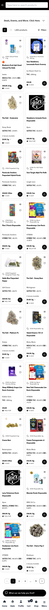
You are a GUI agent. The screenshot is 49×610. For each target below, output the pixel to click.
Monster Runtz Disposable (37, 493)
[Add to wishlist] (20, 46)
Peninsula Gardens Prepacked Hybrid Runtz (11, 173)
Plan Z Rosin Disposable (11, 225)
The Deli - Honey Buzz (35, 278)
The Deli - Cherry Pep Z (35, 546)
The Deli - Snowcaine (10, 118)
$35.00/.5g (6, 246)
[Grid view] (5, 30)
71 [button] (36, 581)
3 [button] (25, 581)
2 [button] (19, 581)
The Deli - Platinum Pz (10, 333)
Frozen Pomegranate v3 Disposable (35, 441)
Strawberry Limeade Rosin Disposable (37, 119)
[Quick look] (20, 40)
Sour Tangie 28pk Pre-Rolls (37, 172)
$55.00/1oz (31, 193)
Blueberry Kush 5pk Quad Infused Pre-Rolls (12, 66)
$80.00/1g (30, 138)
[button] (20, 87)
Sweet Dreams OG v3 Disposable (35, 334)
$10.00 (29, 82)
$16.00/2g (30, 353)
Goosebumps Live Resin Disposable (36, 226)
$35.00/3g (30, 514)
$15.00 (4, 408)
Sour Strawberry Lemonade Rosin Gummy (36, 62)
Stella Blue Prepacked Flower (10, 279)
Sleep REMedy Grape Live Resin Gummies (12, 388)
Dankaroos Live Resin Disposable (10, 547)
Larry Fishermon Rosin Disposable (10, 494)
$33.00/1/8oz (7, 193)
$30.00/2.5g (6, 86)
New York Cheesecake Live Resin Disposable (37, 388)
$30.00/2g (31, 246)
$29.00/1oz (6, 299)
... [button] (30, 581)
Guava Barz (6, 440)
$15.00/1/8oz (7, 461)
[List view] (11, 30)
